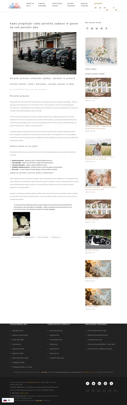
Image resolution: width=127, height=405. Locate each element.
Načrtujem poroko (17, 330)
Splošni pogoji (24, 393)
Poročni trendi (91, 278)
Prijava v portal (54, 353)
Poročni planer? (92, 98)
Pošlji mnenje (54, 344)
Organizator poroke (18, 349)
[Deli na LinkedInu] (97, 28)
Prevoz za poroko (43, 237)
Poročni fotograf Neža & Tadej (96, 330)
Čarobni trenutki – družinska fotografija (99, 349)
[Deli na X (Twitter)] (92, 28)
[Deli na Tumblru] (106, 28)
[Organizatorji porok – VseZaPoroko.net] (101, 51)
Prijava (99, 3)
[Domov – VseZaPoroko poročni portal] (15, 6)
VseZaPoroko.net (32, 382)
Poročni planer (16, 344)
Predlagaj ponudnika (18, 362)
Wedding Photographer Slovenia (97, 335)
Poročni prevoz (56, 237)
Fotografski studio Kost (94, 340)
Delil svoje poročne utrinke (20, 358)
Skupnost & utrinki (17, 353)
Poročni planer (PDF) (56, 340)
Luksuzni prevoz (16, 237)
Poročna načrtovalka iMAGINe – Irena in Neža (101, 344)
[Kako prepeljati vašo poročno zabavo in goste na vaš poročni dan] (21, 224)
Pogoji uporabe (54, 335)
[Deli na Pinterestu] (101, 28)
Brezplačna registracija (57, 358)
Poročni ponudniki (42, 5)
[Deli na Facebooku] (87, 28)
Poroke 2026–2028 (17, 340)
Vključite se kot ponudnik (20, 335)
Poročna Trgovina (84, 5)
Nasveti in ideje (30, 5)
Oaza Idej (44, 372)
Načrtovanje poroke (57, 5)
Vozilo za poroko (29, 237)
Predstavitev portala (56, 330)
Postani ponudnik (71, 5)
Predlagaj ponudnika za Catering (22, 367)
